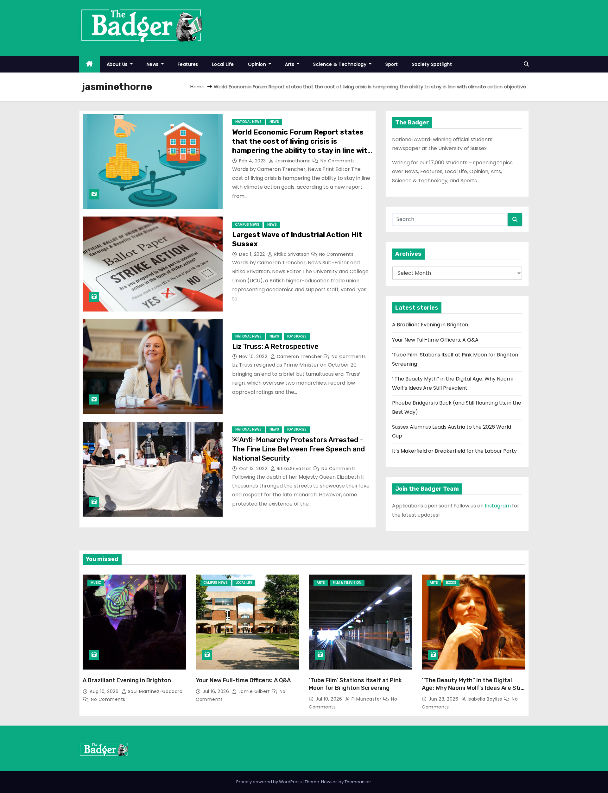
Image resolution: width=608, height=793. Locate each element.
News (153, 64)
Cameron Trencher (299, 356)
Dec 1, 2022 (252, 254)
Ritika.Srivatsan (292, 254)
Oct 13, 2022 (254, 468)
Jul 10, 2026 (330, 699)
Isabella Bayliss (485, 699)
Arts (290, 64)
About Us (118, 64)
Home (197, 86)
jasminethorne (293, 161)
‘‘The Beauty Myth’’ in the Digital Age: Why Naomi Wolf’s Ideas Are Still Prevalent (473, 688)
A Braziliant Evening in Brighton (430, 324)
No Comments (337, 161)
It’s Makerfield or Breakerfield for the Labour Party (454, 451)
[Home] (89, 64)
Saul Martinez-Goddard (154, 691)
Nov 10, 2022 (254, 356)
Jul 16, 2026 (217, 691)
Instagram (498, 505)
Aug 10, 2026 (105, 691)
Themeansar (358, 782)
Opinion (258, 64)
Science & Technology (340, 64)
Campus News (247, 224)
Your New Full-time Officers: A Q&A (435, 339)
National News (248, 121)
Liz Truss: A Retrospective (275, 346)
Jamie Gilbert (254, 691)
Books (451, 582)
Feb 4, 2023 (253, 161)
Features (188, 64)
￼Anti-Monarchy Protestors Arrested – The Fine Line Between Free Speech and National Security (298, 449)
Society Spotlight (432, 64)
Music (96, 582)
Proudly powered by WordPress (269, 782)
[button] (526, 64)
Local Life (223, 64)
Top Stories (297, 336)
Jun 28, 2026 (444, 699)
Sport (391, 64)
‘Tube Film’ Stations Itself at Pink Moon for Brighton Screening (355, 684)
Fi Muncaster (366, 699)
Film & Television (347, 582)
